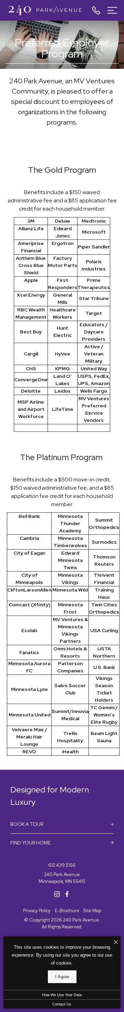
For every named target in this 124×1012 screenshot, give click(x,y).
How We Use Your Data (62, 995)
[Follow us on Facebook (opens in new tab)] (67, 893)
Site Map (92, 911)
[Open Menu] (112, 10)
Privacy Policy (37, 911)
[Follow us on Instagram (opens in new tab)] (57, 893)
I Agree (62, 976)
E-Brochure (67, 911)
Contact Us (61, 1004)
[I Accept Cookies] (116, 942)
